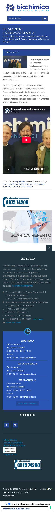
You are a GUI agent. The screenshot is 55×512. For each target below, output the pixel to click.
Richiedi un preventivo (13, 442)
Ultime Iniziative (10, 440)
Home (5, 36)
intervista (28, 184)
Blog (12, 36)
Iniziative (22, 181)
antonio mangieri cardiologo (13, 184)
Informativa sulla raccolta (16, 508)
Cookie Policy (10, 451)
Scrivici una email (13, 322)
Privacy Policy (10, 448)
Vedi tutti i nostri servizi (22, 286)
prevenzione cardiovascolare (22, 186)
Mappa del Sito (10, 454)
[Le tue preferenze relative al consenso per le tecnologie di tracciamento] (50, 507)
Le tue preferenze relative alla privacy (30, 504)
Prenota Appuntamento (27, 403)
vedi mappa (38, 319)
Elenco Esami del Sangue (14, 445)
